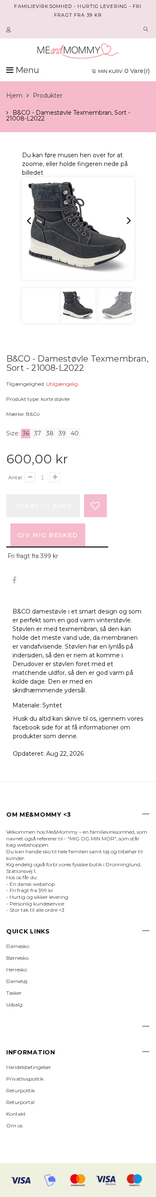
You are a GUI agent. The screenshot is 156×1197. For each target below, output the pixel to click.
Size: (13, 433)
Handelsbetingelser (28, 1067)
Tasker (14, 993)
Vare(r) (124, 71)
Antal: (15, 477)
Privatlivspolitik (25, 1079)
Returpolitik (20, 1090)
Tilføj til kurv (43, 506)
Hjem (14, 95)
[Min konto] (9, 30)
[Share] (14, 580)
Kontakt (16, 1114)
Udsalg (14, 1004)
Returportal (20, 1102)
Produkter (47, 95)
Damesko (17, 946)
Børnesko (17, 958)
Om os (14, 1125)
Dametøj (16, 981)
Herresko (16, 969)
